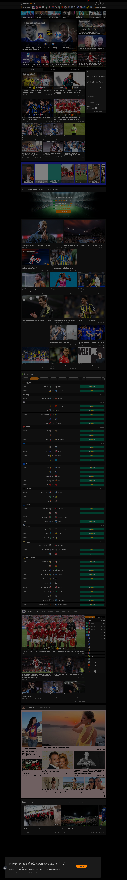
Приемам (81, 866)
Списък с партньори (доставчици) (17, 873)
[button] (5, 868)
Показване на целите (81, 869)
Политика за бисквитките (48, 865)
